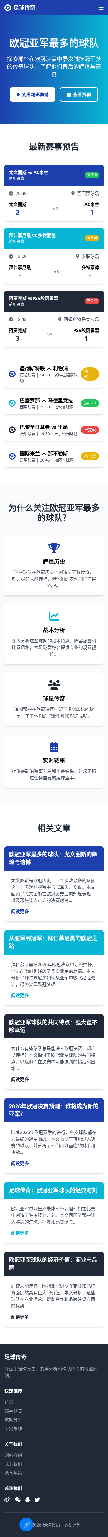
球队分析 (13, 1420)
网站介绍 (13, 1455)
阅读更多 (20, 911)
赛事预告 (13, 1411)
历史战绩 (13, 1428)
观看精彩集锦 (35, 94)
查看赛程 (82, 94)
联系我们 (13, 1464)
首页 (8, 1402)
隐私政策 (13, 1473)
